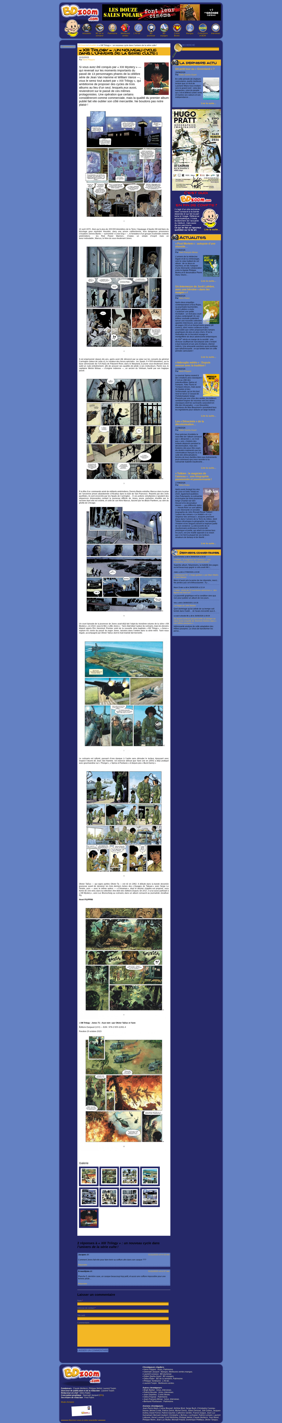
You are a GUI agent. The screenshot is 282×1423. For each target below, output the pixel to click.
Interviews (215, 33)
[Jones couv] (89, 1227)
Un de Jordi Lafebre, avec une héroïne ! (195, 289)
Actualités (86, 33)
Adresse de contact (85, 1308)
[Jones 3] (150, 1206)
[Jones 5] (109, 1206)
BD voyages (164, 34)
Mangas (189, 33)
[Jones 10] (89, 1185)
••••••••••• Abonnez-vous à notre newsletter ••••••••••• (83, 1420)
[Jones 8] (129, 1185)
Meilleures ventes (125, 34)
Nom (79, 1301)
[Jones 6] (89, 1206)
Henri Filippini (185, 371)
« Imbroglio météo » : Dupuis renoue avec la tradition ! (192, 364)
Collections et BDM (203, 34)
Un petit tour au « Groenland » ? (195, 69)
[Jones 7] (150, 1185)
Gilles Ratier (184, 298)
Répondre (82, 1265)
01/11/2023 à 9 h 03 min (159, 1255)
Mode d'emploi (67, 1402)
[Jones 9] (109, 1185)
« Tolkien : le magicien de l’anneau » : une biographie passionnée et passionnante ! (193, 476)
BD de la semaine (99, 34)
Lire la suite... (208, 103)
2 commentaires (68, 47)
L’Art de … (138, 33)
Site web (81, 1315)
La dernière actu (198, 63)
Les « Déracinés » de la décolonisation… (189, 423)
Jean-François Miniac (188, 252)
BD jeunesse (151, 34)
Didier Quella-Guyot (187, 75)
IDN (101, 1395)
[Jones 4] (129, 1206)
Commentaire (83, 1323)
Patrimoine (112, 33)
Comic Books (177, 34)
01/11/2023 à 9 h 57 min (159, 1271)
